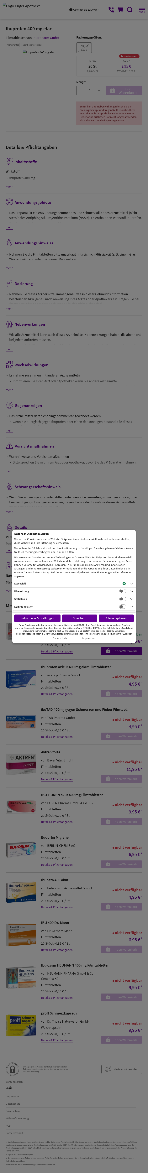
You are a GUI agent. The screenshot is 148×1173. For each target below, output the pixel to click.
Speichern (79, 618)
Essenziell (20, 583)
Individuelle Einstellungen (37, 618)
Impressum (88, 638)
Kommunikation (23, 606)
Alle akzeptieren (116, 618)
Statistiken (20, 599)
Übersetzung (21, 591)
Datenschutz (60, 638)
